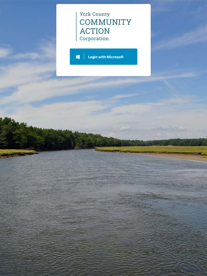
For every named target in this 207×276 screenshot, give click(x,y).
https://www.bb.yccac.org (103, 26)
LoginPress (192, 270)
